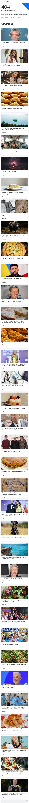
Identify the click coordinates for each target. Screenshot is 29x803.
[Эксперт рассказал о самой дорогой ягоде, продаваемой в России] (14, 596)
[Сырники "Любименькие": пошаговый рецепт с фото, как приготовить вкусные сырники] (14, 724)
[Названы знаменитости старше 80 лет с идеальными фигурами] (14, 574)
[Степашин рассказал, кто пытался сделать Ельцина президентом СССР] (14, 424)
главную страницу (17, 17)
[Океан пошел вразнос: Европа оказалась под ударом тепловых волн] (14, 553)
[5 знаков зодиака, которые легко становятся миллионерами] (14, 746)
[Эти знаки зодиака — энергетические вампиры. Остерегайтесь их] (14, 81)
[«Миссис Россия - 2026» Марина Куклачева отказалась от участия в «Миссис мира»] (14, 617)
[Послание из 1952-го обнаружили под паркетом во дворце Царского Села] (14, 488)
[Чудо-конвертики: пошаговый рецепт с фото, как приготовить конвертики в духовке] (14, 102)
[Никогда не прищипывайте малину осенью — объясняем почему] (14, 660)
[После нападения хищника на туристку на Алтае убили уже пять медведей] (14, 231)
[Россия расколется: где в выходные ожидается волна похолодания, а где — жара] (14, 531)
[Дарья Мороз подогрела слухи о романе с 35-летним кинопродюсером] (14, 38)
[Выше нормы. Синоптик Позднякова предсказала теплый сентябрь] (14, 638)
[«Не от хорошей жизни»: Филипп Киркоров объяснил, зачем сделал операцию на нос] (14, 360)
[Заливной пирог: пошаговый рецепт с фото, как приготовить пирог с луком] (14, 467)
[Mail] (4, 1)
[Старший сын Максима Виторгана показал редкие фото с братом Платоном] (14, 445)
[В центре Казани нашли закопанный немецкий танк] (14, 210)
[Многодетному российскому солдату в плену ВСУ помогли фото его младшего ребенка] (14, 145)
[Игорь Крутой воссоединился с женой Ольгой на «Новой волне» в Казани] (14, 510)
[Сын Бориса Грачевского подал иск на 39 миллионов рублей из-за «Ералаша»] (14, 295)
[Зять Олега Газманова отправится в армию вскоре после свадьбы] (14, 681)
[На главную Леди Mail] (7, 1)
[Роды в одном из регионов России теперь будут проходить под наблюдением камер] (14, 703)
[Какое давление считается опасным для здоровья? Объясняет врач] (14, 381)
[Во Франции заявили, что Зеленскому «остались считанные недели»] (14, 274)
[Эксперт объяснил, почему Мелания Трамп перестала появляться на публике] (14, 59)
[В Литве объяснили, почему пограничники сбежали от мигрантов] (14, 124)
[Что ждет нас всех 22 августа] (14, 167)
